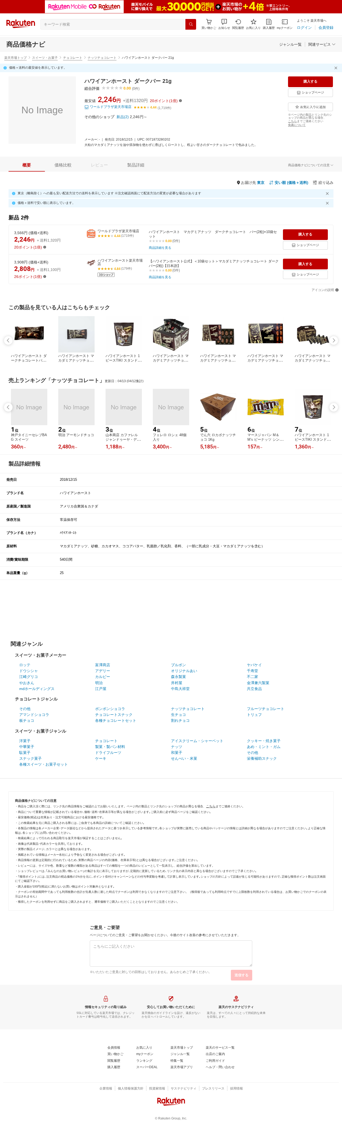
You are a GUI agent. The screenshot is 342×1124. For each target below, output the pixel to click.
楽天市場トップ (15, 58)
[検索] (190, 24)
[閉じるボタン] (336, 68)
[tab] (27, 165)
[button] (224, 24)
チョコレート (72, 58)
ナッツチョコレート (102, 58)
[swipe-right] (333, 340)
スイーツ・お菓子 (45, 58)
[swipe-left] (8, 340)
